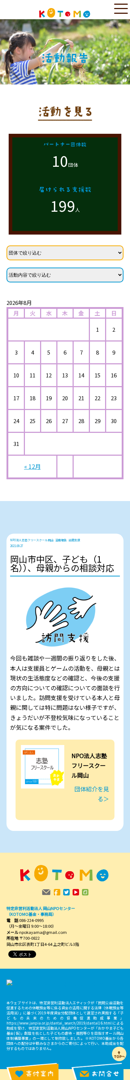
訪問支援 (74, 540)
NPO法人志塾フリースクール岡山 (31, 540)
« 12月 (32, 466)
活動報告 (61, 540)
